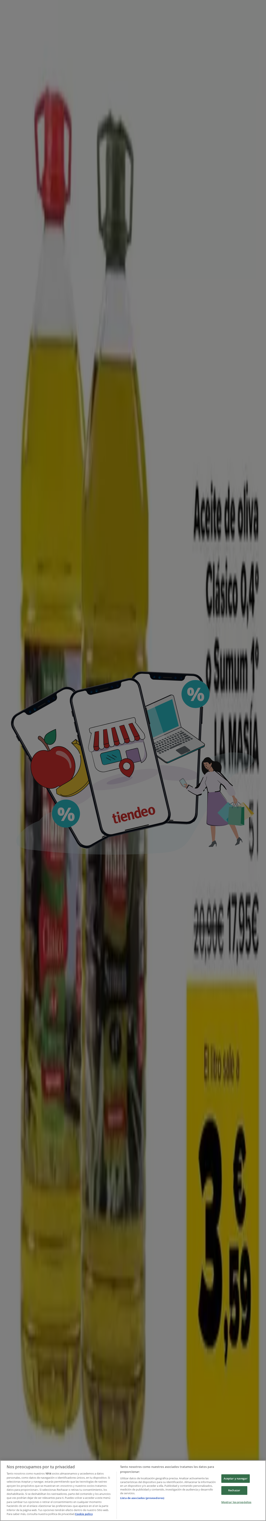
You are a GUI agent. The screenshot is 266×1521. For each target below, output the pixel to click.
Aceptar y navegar (236, 1478)
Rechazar (234, 1490)
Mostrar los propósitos (236, 1502)
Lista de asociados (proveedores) (142, 1498)
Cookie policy (84, 1514)
